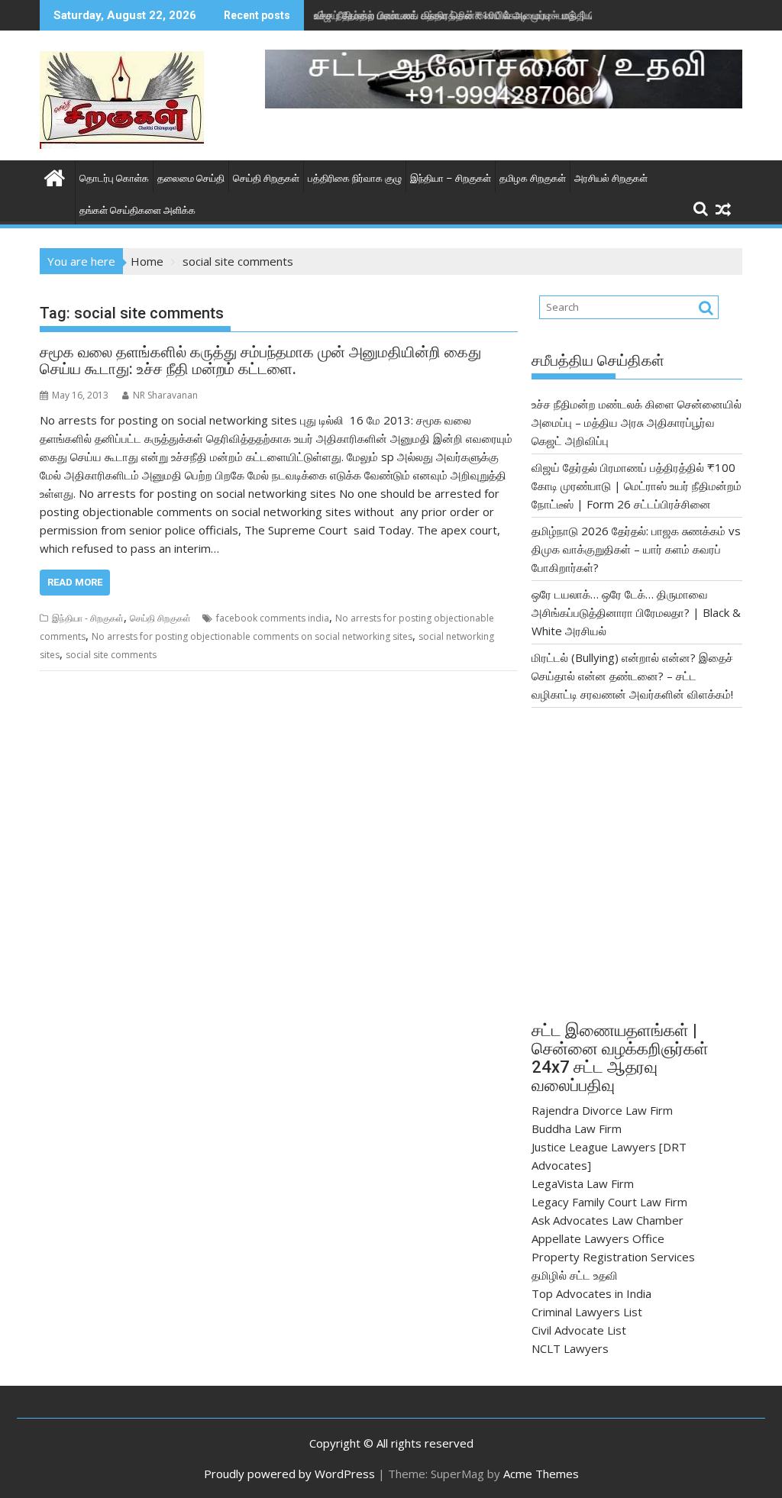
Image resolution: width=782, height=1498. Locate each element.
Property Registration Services (613, 1256)
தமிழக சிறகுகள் (532, 178)
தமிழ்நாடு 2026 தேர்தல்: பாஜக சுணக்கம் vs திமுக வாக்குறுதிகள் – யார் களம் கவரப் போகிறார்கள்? (636, 549)
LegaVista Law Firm (583, 1183)
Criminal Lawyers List (587, 1311)
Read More (74, 582)
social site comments (111, 654)
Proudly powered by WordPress (289, 1473)
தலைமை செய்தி (191, 178)
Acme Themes (541, 1473)
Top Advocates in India (591, 1293)
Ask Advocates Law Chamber (607, 1220)
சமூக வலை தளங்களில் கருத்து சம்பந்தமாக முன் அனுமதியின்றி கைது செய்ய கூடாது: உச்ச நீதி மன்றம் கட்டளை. (260, 360)
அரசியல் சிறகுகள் (611, 178)
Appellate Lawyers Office (598, 1238)
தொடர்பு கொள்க (114, 178)
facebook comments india (272, 618)
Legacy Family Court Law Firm (609, 1201)
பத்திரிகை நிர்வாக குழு (355, 178)
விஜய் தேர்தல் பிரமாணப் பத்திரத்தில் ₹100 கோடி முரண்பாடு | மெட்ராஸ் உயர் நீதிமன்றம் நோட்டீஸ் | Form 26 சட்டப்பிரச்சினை (637, 486)
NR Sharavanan (165, 395)
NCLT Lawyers (570, 1348)
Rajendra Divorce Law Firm (602, 1110)
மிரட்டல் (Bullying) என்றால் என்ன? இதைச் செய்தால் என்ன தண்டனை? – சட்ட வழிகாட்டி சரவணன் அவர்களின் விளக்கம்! (632, 676)
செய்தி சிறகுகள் (266, 178)
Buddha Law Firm (577, 1128)
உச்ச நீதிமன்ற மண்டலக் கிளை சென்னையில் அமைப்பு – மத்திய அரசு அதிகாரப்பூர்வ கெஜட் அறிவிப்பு (637, 422)
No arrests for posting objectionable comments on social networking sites (252, 636)
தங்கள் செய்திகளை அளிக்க (137, 210)
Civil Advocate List (579, 1330)
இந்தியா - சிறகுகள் (88, 618)
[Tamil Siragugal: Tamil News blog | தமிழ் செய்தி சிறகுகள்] (54, 176)
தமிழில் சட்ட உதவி (575, 1275)
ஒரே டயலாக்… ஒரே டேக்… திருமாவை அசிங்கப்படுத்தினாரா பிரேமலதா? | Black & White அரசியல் (636, 612)
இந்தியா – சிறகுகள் (450, 178)
